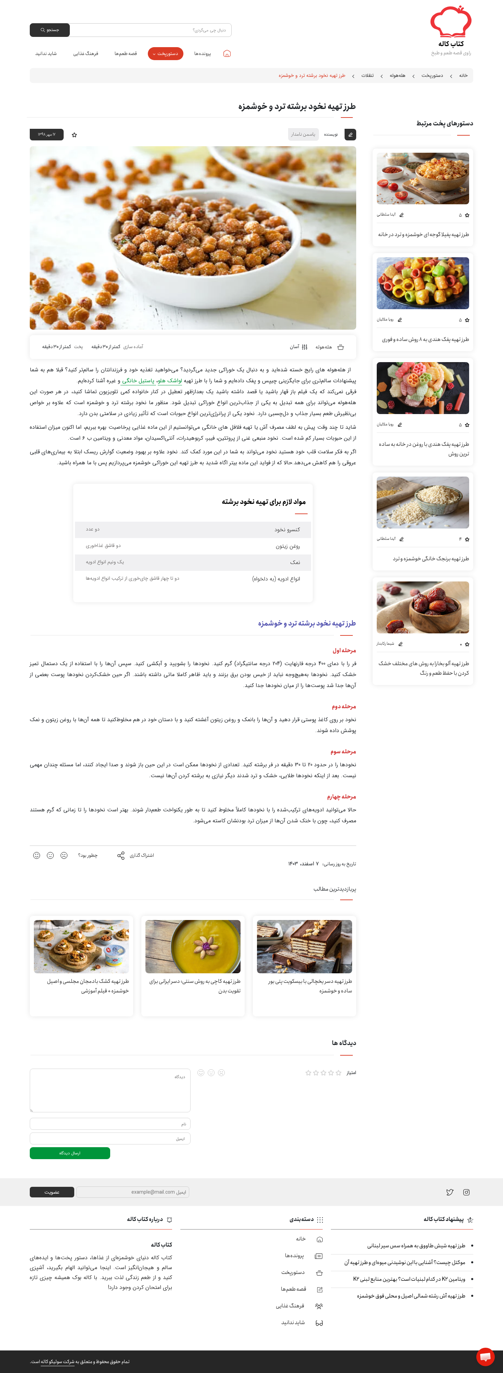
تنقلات (367, 75)
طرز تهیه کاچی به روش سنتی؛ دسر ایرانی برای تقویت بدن (195, 986)
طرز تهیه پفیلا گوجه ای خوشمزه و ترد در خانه (423, 234)
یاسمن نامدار (303, 134)
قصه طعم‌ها (126, 53)
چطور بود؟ (88, 855)
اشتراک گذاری (142, 855)
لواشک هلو (170, 380)
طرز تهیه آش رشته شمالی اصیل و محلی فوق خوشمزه (411, 1296)
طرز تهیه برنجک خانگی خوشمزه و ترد (431, 558)
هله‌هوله (397, 75)
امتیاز (351, 1072)
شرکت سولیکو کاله (58, 1361)
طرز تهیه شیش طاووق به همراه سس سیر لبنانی (416, 1245)
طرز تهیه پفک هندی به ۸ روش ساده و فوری (425, 339)
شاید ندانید (46, 53)
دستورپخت (167, 53)
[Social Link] (450, 1192)
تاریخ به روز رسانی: (339, 864)
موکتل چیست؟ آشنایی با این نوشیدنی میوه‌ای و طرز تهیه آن (404, 1262)
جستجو (53, 30)
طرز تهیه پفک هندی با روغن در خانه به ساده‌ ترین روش (424, 449)
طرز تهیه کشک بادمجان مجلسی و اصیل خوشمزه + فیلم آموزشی (88, 986)
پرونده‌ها (202, 53)
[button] (485, 1357)
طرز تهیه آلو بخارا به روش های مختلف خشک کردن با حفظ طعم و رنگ (423, 668)
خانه (227, 53)
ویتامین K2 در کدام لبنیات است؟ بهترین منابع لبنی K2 (409, 1279)
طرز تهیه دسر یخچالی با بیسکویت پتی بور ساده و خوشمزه (310, 986)
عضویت (52, 1192)
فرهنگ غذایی (85, 53)
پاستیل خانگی (138, 380)
